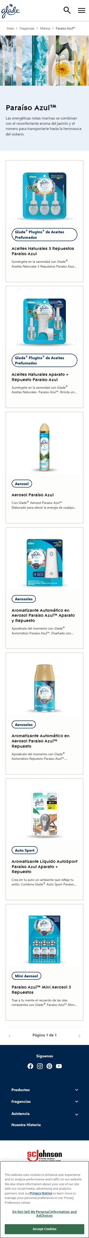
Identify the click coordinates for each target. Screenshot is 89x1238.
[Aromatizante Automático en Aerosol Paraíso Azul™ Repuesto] (44, 684)
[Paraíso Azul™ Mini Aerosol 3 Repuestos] (44, 935)
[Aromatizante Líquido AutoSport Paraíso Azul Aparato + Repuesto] (44, 809)
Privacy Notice (41, 1193)
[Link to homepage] (10, 10)
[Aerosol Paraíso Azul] (44, 443)
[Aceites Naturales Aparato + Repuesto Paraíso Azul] (44, 317)
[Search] (67, 10)
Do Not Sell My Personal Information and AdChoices (44, 1214)
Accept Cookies (44, 1229)
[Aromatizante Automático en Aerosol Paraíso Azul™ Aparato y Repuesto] (44, 558)
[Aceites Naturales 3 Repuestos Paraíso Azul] (44, 191)
